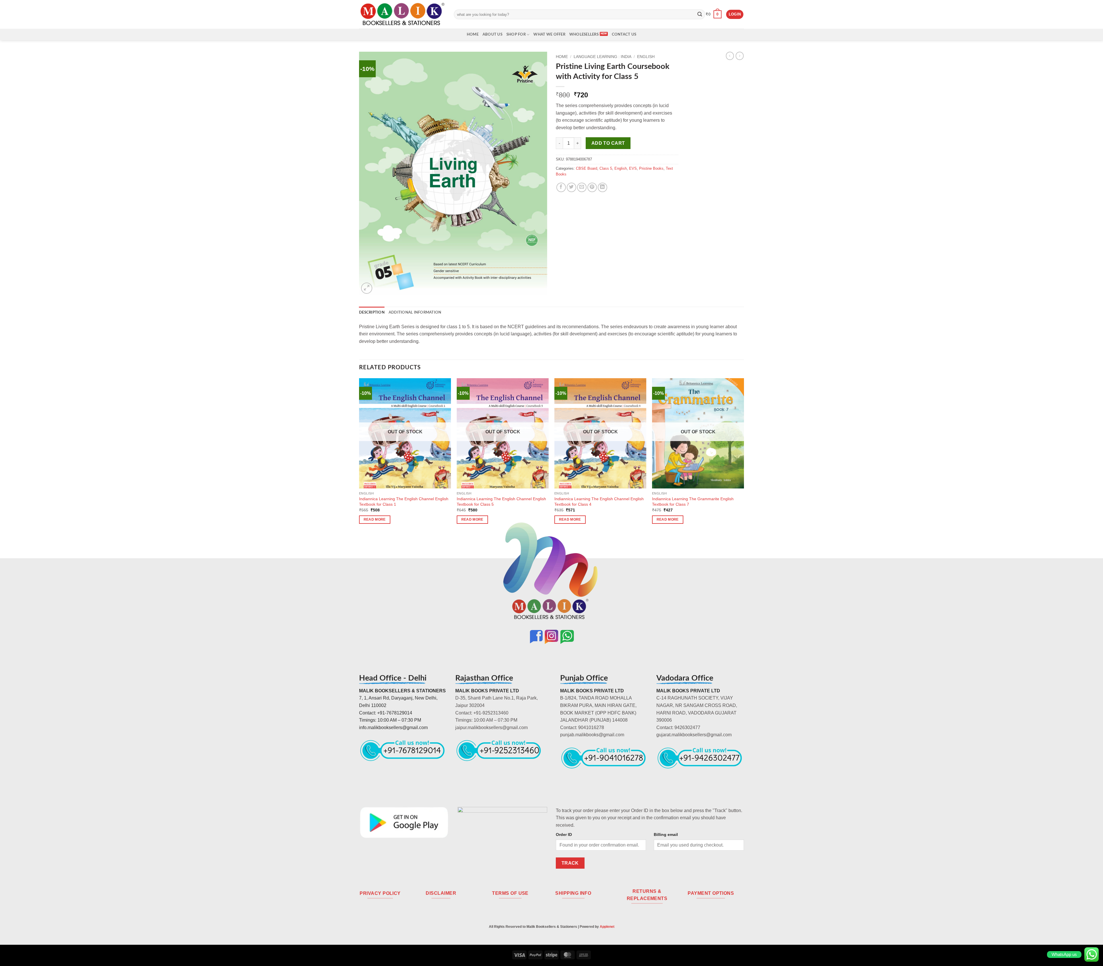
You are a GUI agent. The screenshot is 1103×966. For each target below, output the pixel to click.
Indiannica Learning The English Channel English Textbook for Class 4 (599, 501)
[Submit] (700, 14)
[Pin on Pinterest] (592, 187)
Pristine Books (651, 168)
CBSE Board (586, 168)
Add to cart (608, 143)
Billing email (666, 834)
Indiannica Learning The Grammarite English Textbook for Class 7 (693, 501)
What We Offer (549, 34)
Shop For (516, 34)
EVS (633, 168)
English (646, 57)
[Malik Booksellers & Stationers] (402, 14)
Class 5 (605, 168)
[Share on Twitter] (571, 187)
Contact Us (624, 34)
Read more (375, 519)
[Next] (743, 456)
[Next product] (730, 56)
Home (473, 34)
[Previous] (359, 456)
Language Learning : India (602, 57)
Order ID (564, 834)
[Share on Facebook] (561, 187)
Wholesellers (584, 34)
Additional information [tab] (415, 312)
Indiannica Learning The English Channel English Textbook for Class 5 (501, 501)
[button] (714, 14)
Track (570, 863)
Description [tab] (372, 312)
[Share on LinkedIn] (602, 187)
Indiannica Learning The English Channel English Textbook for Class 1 (403, 501)
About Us (492, 34)
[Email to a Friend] (582, 187)
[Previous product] (740, 56)
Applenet (607, 927)
